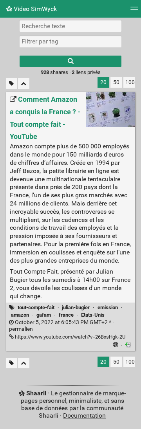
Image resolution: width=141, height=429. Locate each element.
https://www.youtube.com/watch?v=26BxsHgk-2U (69, 337)
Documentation (84, 415)
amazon (20, 315)
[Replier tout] (23, 83)
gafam (43, 315)
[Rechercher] (70, 61)
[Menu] (134, 11)
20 (103, 82)
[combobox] (70, 41)
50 (116, 82)
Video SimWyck (34, 9)
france (66, 315)
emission (108, 307)
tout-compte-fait (36, 307)
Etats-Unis (93, 315)
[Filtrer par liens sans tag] (11, 83)
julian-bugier (76, 307)
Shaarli (36, 393)
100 (130, 82)
